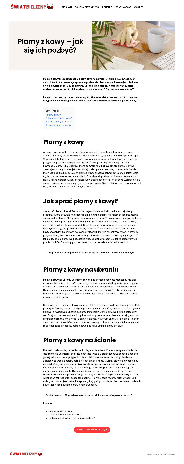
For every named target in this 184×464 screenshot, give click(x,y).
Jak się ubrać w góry (60, 411)
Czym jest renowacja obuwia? (65, 414)
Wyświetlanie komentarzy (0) (92, 429)
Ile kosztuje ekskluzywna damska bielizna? (72, 418)
